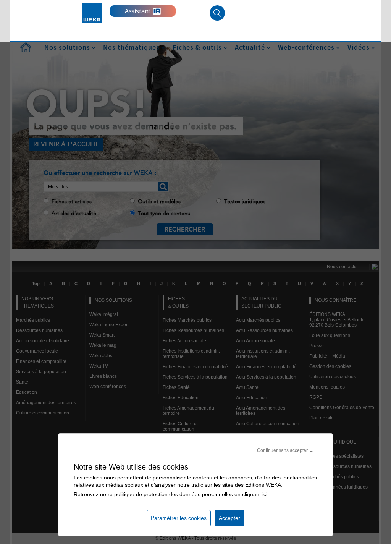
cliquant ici (254, 494)
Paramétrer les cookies (179, 518)
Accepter (229, 518)
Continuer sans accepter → (285, 450)
